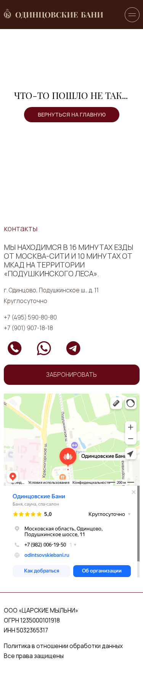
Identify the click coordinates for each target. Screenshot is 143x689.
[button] (72, 375)
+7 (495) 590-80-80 (30, 317)
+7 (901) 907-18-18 (28, 328)
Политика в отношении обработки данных (63, 646)
